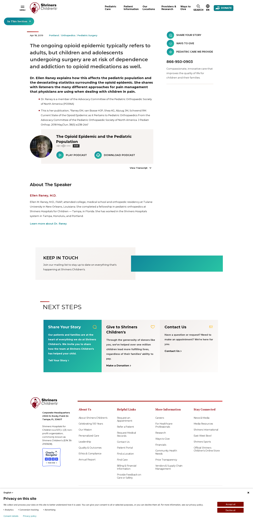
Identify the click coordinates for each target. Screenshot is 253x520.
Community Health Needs (166, 452)
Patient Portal (125, 447)
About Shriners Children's (93, 417)
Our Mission (85, 429)
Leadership (85, 441)
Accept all (230, 504)
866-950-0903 (179, 61)
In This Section (17, 21)
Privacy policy (29, 516)
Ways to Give (162, 438)
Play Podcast (76, 155)
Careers (159, 417)
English (7, 492)
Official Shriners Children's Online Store (207, 449)
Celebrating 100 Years (91, 423)
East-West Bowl (203, 435)
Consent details (11, 516)
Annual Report (87, 459)
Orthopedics (68, 35)
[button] (198, 8)
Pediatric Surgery (87, 35)
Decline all (230, 510)
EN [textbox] (207, 9)
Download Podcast (119, 155)
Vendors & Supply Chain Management (168, 467)
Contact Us (123, 441)
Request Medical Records (126, 434)
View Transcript (138, 167)
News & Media (201, 417)
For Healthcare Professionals (163, 425)
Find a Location (125, 453)
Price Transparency (166, 459)
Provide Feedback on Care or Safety (129, 476)
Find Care (122, 459)
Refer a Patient (125, 426)
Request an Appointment (124, 419)
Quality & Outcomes (90, 447)
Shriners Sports (202, 441)
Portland (54, 35)
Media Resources (203, 423)
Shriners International (206, 429)
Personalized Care (89, 435)
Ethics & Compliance (90, 453)
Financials (160, 444)
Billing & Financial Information (126, 467)
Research (160, 432)
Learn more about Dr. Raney (48, 223)
